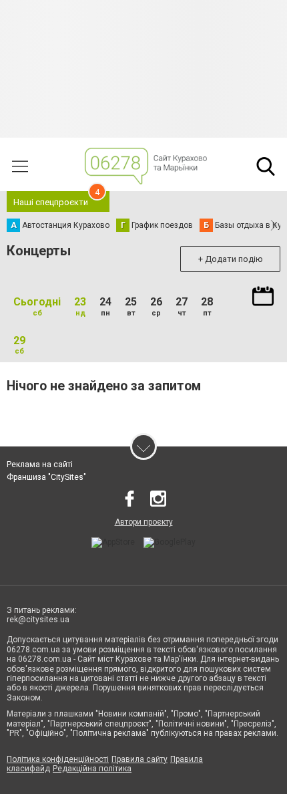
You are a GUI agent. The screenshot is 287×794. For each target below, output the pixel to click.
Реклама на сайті (40, 464)
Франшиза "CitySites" (46, 477)
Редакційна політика (92, 768)
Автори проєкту (144, 522)
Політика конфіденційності (58, 759)
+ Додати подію (230, 259)
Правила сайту (139, 759)
